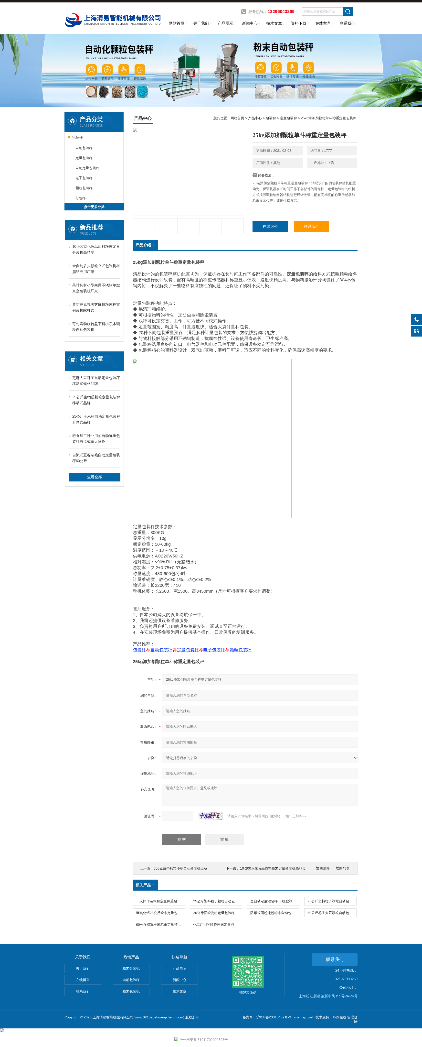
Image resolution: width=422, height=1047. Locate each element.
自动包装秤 (84, 148)
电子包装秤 (84, 178)
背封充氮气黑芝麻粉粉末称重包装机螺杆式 (96, 307)
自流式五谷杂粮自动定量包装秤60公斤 (96, 458)
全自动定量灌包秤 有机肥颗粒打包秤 (274, 901)
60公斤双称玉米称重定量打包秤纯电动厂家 (160, 925)
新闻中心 (250, 23)
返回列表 (342, 868)
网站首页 (176, 23)
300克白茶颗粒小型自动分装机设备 (180, 868)
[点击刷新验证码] (210, 816)
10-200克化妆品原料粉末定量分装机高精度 (96, 249)
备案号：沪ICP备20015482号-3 (267, 1017)
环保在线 (339, 1017)
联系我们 (347, 23)
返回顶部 (323, 868)
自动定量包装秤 (87, 168)
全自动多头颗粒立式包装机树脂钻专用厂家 (96, 269)
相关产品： (145, 885)
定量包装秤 (84, 158)
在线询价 (270, 226)
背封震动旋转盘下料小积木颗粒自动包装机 (96, 327)
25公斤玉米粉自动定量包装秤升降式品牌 (96, 419)
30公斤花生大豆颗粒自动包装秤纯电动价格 (331, 913)
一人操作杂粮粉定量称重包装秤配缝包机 (160, 901)
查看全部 (94, 477)
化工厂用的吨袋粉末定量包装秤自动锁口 (217, 925)
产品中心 (255, 118)
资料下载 (298, 23)
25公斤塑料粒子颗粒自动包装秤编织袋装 (331, 901)
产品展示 (225, 23)
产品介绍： (145, 245)
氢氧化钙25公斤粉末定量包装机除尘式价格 (160, 913)
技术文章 (274, 23)
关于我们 (201, 23)
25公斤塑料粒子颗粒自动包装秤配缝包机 (217, 901)
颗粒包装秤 (84, 188)
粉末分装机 (131, 968)
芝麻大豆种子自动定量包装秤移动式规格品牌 (96, 381)
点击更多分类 (94, 207)
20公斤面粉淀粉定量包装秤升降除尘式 (217, 913)
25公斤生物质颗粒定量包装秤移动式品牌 (96, 400)
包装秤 (77, 137)
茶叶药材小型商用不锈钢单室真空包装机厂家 (96, 288)
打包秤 (80, 198)
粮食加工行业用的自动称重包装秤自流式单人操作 (96, 439)
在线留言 (323, 23)
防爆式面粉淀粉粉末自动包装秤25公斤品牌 (274, 913)
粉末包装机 (131, 991)
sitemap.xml (303, 1017)
